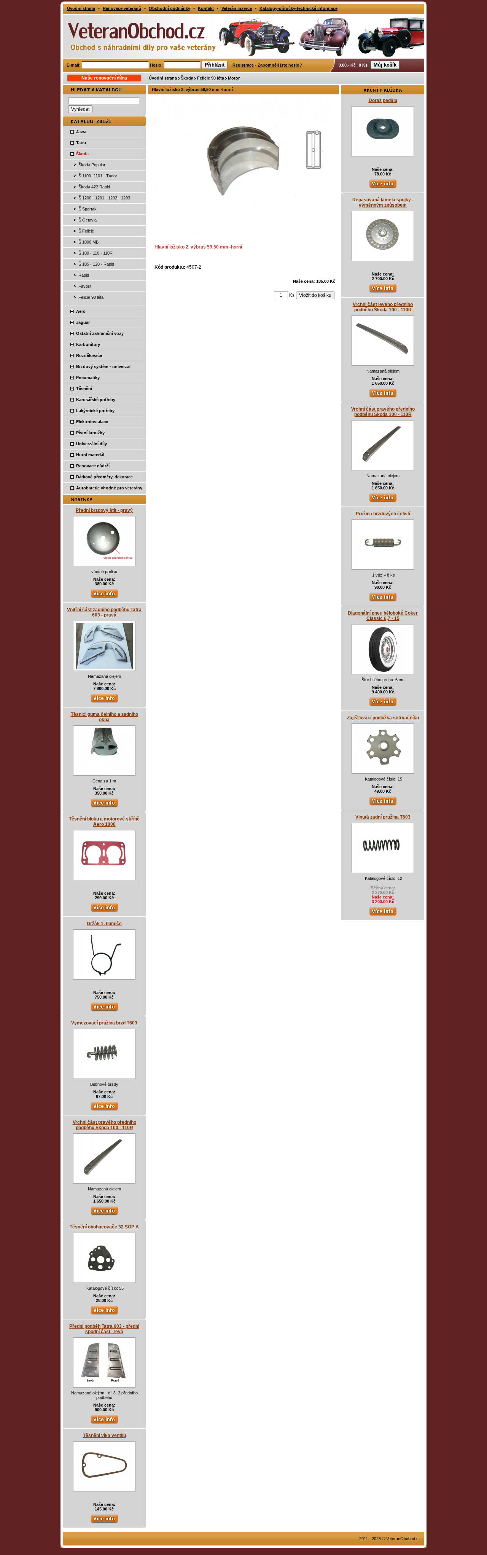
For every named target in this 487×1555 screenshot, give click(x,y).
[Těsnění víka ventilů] (104, 1487)
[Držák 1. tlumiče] (104, 975)
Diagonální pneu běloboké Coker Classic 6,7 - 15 (383, 615)
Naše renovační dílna (104, 78)
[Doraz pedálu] (382, 152)
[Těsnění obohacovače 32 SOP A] (104, 1279)
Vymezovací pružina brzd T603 (104, 1023)
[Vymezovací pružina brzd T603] (104, 1075)
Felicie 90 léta (210, 78)
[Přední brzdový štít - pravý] (104, 562)
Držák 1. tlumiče (104, 923)
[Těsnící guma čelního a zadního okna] (104, 771)
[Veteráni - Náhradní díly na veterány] (134, 36)
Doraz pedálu (383, 100)
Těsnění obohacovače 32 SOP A (104, 1227)
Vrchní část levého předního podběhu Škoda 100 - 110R (383, 307)
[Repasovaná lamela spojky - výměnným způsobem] (382, 257)
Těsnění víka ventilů (104, 1435)
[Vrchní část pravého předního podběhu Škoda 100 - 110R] (104, 1179)
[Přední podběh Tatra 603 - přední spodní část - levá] (104, 1383)
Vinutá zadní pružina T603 (383, 817)
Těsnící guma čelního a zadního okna (104, 717)
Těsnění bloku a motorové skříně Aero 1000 (104, 821)
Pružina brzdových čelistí (383, 513)
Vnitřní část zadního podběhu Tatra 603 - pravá (104, 612)
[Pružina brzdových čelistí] (382, 566)
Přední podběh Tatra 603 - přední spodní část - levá (104, 1329)
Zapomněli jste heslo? (280, 65)
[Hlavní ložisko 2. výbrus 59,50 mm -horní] (244, 232)
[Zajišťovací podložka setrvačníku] (382, 770)
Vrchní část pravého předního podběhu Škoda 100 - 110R (104, 1125)
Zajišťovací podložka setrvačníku (383, 717)
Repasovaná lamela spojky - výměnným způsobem (383, 202)
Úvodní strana (163, 78)
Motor (234, 78)
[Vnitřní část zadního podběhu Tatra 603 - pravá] (104, 667)
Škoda (187, 78)
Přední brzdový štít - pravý (104, 510)
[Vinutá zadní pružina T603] (382, 869)
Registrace (243, 65)
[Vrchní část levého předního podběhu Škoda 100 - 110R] (382, 362)
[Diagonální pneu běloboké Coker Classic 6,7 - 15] (383, 670)
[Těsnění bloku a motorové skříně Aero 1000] (104, 876)
